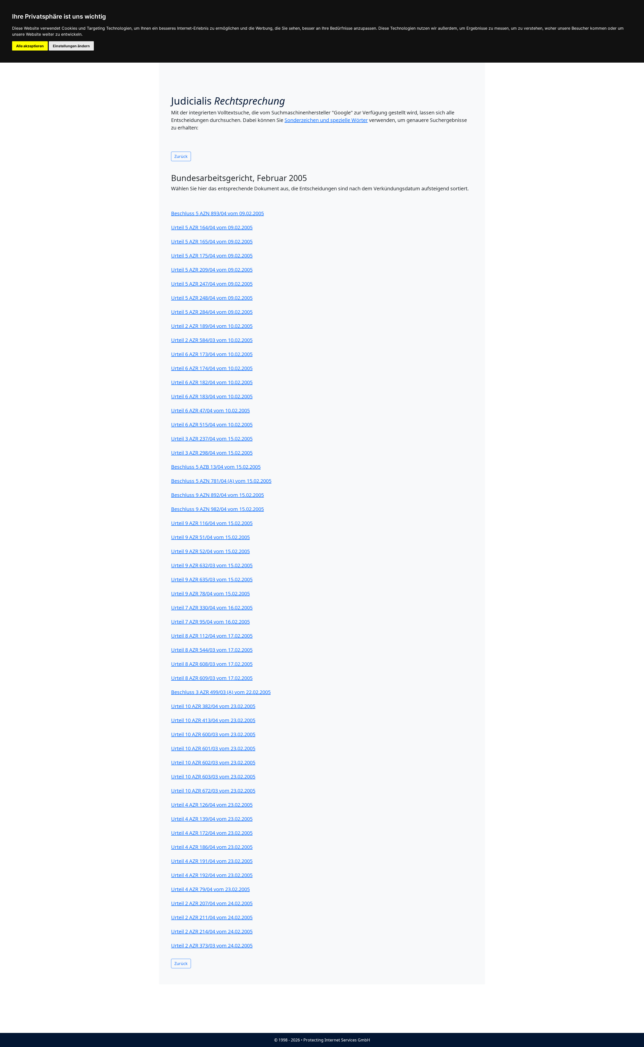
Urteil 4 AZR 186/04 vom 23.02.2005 (212, 847)
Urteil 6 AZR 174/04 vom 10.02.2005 (212, 368)
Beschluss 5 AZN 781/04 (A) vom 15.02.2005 (221, 480)
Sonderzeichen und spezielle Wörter (326, 120)
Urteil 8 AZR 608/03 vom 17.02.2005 (212, 664)
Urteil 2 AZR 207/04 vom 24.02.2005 (212, 903)
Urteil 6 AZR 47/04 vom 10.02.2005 (210, 410)
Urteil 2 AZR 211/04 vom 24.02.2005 (212, 917)
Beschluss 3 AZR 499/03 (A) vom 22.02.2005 (221, 692)
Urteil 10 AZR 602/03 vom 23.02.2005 (213, 762)
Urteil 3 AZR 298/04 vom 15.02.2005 (212, 452)
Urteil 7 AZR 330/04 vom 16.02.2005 (212, 607)
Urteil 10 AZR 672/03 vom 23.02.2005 (213, 790)
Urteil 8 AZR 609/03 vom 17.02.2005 (212, 678)
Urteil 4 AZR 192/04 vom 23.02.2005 (212, 875)
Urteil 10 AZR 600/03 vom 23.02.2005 (213, 734)
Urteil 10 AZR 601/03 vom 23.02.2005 (213, 748)
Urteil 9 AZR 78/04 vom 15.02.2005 (210, 593)
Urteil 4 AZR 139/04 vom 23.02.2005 (212, 818)
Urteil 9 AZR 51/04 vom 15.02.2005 (210, 537)
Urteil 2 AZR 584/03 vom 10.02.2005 (212, 340)
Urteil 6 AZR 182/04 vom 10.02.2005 (212, 382)
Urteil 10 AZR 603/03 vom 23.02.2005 (213, 776)
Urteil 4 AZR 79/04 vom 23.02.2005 (210, 889)
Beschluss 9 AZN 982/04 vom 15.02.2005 (217, 509)
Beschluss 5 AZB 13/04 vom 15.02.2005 (216, 466)
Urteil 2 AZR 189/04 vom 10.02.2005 (212, 326)
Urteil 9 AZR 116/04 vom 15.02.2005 (212, 523)
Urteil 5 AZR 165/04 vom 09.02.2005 (212, 241)
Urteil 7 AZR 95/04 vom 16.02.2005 (210, 621)
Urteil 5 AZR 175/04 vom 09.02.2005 (212, 255)
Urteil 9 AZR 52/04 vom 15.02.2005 (210, 551)
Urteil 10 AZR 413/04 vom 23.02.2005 (213, 720)
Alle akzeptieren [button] (30, 46)
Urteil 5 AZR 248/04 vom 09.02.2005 (212, 297)
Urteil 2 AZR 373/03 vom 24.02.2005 (212, 945)
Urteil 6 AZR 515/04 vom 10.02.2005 (212, 424)
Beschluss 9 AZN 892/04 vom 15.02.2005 (217, 495)
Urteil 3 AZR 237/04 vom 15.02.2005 (212, 438)
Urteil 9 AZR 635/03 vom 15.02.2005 (212, 579)
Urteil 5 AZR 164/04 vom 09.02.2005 (212, 227)
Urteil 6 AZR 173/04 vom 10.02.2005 (212, 354)
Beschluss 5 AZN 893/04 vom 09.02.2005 (217, 213)
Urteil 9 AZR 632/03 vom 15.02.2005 (212, 565)
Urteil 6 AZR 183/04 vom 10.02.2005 (212, 396)
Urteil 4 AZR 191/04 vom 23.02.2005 (212, 861)
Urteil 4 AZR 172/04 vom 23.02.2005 (212, 833)
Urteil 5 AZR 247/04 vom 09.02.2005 (212, 283)
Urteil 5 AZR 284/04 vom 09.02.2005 (212, 312)
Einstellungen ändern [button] (71, 46)
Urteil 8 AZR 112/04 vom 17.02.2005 (212, 635)
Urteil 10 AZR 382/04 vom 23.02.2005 (213, 706)
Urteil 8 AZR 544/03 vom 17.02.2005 (212, 649)
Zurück (181, 156)
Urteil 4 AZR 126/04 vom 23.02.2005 (212, 804)
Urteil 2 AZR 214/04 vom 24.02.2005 (212, 931)
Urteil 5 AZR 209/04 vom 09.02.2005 (212, 269)
